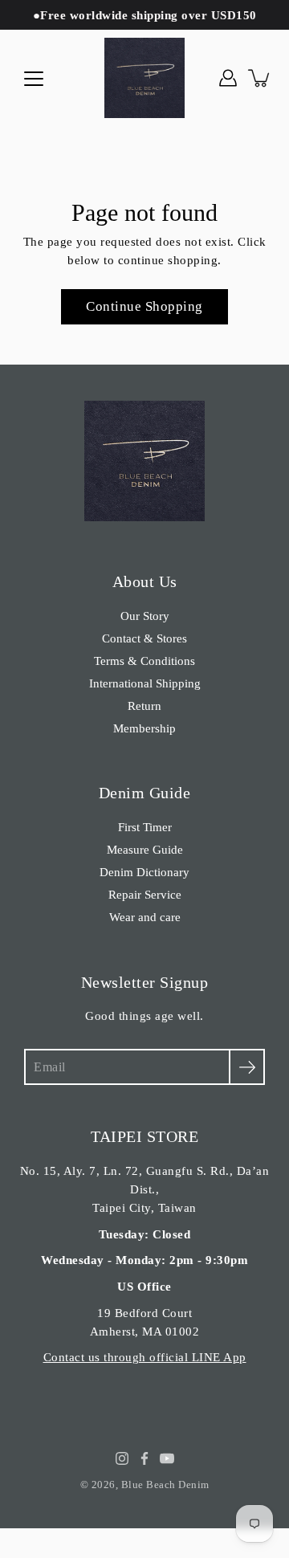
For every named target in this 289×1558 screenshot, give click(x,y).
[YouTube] (167, 1458)
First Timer (145, 827)
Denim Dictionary (144, 872)
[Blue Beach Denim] (144, 78)
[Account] (228, 78)
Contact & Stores (144, 638)
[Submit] (247, 1067)
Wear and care (145, 917)
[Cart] (260, 78)
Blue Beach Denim (165, 1484)
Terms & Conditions (144, 660)
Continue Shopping (144, 306)
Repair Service (144, 894)
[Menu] (33, 79)
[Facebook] (144, 1458)
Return (144, 705)
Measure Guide (145, 849)
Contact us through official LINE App (144, 1357)
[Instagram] (122, 1458)
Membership (144, 728)
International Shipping (145, 683)
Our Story (144, 615)
